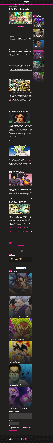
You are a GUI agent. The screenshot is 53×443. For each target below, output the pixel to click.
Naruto (31, 4)
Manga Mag (14, 433)
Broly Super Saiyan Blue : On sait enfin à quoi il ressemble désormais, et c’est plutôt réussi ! (37, 68)
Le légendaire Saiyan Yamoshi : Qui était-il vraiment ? (17, 293)
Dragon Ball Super (15, 6)
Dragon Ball (20, 4)
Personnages (35, 4)
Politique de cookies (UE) (12, 440)
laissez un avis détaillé (21, 252)
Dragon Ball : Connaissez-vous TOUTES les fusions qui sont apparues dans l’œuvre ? (38, 25)
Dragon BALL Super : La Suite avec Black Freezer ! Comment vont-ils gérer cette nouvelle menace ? (17, 339)
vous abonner (27, 427)
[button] (37, 4)
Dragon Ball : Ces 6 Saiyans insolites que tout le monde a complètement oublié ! (15, 362)
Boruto (24, 4)
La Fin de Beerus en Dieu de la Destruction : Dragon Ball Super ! (18, 408)
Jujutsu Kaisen (27, 4)
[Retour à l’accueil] (26, 1)
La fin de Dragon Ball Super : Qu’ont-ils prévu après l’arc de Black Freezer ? (37, 58)
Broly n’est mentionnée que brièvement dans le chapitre (23, 92)
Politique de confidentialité (12, 439)
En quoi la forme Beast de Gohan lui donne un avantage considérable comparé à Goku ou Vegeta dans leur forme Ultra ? (19, 316)
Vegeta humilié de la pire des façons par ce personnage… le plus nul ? (37, 47)
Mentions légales (11, 438)
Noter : (10, 420)
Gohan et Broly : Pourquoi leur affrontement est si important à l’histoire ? (37, 80)
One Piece (16, 4)
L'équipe (10, 437)
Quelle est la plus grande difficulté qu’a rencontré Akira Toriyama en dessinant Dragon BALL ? (17, 385)
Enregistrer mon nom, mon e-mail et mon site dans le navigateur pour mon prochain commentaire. (19, 425)
